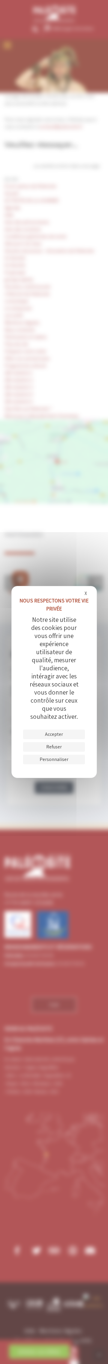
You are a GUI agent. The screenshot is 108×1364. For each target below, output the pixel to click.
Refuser (54, 747)
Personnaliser (54, 759)
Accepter (54, 734)
